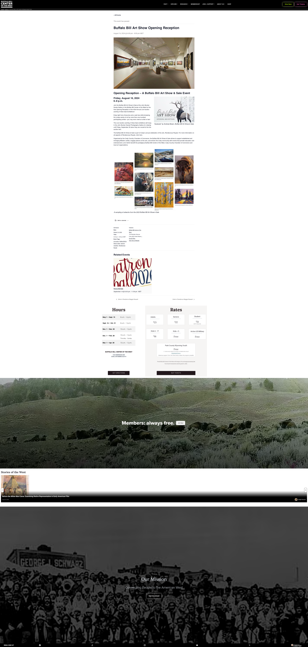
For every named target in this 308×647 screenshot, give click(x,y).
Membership (195, 4)
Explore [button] (174, 4)
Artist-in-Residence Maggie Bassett (128, 299)
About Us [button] (220, 4)
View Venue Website (134, 240)
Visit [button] (165, 4)
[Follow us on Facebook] (40, 645)
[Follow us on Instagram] (145, 645)
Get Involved (154, 596)
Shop (229, 4)
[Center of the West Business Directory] (296, 645)
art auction (116, 241)
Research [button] (183, 4)
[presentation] (132, 272)
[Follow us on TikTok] (92, 645)
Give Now (288, 4)
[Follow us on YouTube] (197, 645)
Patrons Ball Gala (118, 288)
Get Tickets (301, 4)
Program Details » (176, 353)
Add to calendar (122, 220)
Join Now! (180, 423)
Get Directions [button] (119, 373)
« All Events (117, 15)
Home (2, 9)
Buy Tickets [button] (176, 373)
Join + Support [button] (208, 4)
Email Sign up (9, 645)
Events (7, 9)
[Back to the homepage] (6, 4)
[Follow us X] (249, 645)
